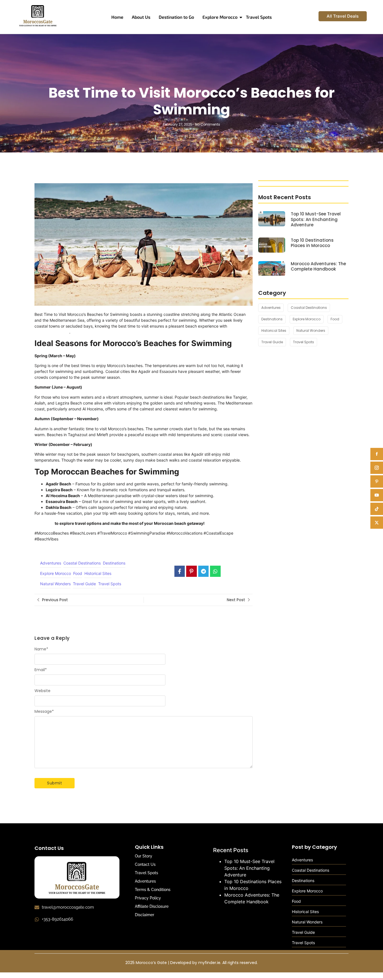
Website (42, 691)
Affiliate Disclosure (152, 906)
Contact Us (145, 864)
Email (40, 670)
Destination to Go (176, 17)
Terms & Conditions (152, 889)
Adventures (145, 881)
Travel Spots (259, 17)
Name (41, 649)
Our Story (143, 856)
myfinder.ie (209, 962)
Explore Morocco (219, 17)
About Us (141, 17)
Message (44, 711)
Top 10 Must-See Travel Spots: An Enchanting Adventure (316, 219)
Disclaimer (144, 915)
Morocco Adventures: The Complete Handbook (318, 266)
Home (117, 17)
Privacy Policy (148, 898)
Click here (44, 523)
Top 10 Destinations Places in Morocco (312, 243)
